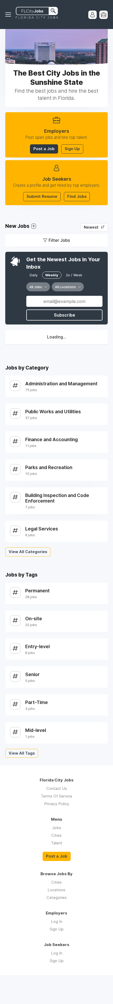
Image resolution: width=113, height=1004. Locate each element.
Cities (56, 835)
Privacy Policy (56, 803)
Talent (56, 842)
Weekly (51, 275)
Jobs (56, 827)
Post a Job (44, 148)
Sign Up (72, 148)
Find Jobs (76, 196)
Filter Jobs (59, 240)
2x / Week (74, 275)
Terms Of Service (56, 796)
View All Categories (28, 551)
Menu (9, 14)
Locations (56, 889)
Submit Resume (42, 196)
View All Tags (22, 753)
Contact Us (56, 788)
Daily (34, 275)
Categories (57, 897)
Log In (56, 921)
